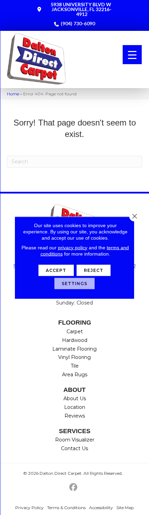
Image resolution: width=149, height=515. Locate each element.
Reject (94, 270)
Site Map (125, 507)
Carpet (75, 331)
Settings (75, 283)
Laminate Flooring (74, 349)
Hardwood (74, 340)
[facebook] (74, 487)
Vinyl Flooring (74, 357)
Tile (75, 366)
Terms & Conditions (66, 507)
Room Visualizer (74, 440)
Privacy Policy (29, 507)
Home (13, 93)
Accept (56, 270)
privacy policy (72, 247)
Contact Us (74, 448)
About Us (74, 398)
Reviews (74, 416)
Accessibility (101, 507)
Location (74, 407)
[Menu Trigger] (132, 54)
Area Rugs (74, 374)
